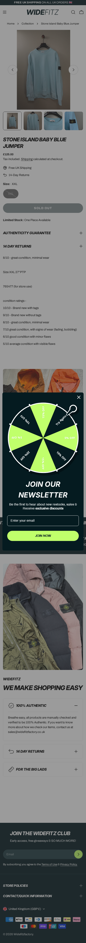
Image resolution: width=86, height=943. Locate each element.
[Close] (79, 397)
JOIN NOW (43, 535)
